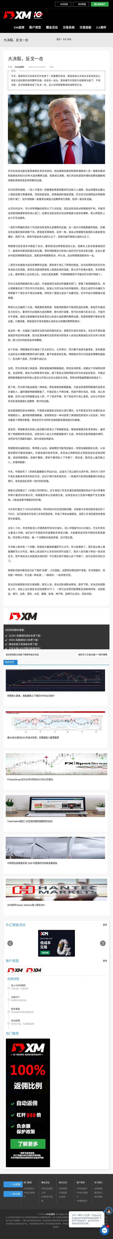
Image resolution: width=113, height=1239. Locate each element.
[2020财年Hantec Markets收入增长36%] (56, 889)
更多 (105, 925)
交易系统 (69, 27)
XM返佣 (19, 27)
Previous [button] (10, 943)
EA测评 (101, 27)
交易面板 (85, 27)
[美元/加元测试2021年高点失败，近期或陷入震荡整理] (55, 722)
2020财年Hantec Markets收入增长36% (26, 905)
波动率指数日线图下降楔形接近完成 (22, 654)
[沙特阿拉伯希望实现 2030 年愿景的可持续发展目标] (55, 847)
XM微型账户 (82, 1201)
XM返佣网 (19, 67)
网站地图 (98, 1197)
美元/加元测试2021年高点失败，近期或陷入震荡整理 (33, 737)
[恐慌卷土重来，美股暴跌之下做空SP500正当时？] (55, 680)
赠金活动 (52, 27)
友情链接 (98, 1188)
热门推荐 (28, 1182)
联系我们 (98, 1192)
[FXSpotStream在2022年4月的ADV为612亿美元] (56, 764)
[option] (56, 943)
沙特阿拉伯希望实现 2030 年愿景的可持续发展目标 (32, 863)
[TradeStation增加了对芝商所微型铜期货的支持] (55, 806)
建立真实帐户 (99, 4)
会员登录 (64, 4)
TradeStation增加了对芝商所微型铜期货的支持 (29, 821)
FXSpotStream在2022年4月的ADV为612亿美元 (30, 779)
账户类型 (35, 27)
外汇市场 (67, 39)
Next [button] (103, 943)
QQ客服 (16, 1184)
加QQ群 (16, 1194)
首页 (58, 39)
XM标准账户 (29, 1188)
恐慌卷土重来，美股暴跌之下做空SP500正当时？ (31, 696)
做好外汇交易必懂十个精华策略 (93, 654)
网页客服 (82, 4)
